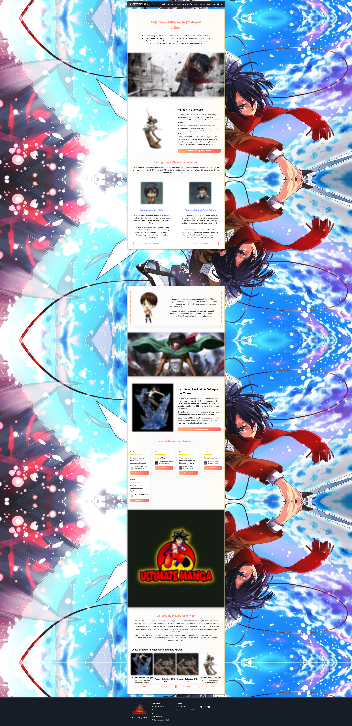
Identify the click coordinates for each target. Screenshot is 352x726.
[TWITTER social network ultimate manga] (201, 707)
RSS (153, 713)
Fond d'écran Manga (207, 4)
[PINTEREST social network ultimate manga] (208, 707)
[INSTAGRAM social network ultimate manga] (205, 707)
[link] (151, 243)
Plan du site (156, 710)
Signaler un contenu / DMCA (185, 710)
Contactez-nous (181, 706)
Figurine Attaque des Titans (151, 12)
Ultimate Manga (134, 12)
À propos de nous (158, 706)
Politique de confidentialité (161, 720)
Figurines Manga (167, 4)
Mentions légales (157, 717)
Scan (196, 4)
